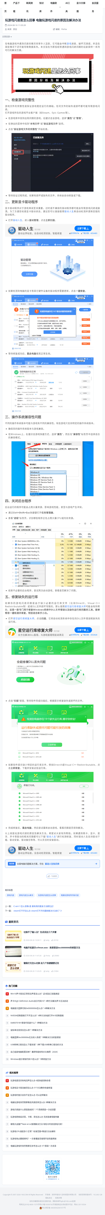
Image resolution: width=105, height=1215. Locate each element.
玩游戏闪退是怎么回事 (47, 895)
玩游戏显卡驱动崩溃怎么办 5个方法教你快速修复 (31, 1087)
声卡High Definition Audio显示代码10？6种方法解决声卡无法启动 (39, 1001)
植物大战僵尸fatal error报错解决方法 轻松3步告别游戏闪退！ (37, 1124)
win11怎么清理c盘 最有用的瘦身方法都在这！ (35, 906)
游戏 (69, 43)
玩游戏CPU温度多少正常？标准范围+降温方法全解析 (33, 1131)
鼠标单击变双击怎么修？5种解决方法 (26, 1030)
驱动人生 (69, 211)
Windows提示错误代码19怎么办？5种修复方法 (31, 1059)
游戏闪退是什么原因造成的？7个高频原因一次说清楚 (33, 1109)
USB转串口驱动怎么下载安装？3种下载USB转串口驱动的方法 (37, 1044)
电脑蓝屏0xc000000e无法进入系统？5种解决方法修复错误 (36, 1037)
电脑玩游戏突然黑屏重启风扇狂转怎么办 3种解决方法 (33, 1102)
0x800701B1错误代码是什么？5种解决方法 (29, 1022)
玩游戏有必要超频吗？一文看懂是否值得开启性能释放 (33, 1138)
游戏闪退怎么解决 (26, 895)
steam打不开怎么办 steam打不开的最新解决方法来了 (37, 910)
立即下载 (81, 228)
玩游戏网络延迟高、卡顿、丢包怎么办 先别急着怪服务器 (35, 1116)
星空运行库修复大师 (75, 606)
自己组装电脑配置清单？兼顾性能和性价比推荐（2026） (35, 1051)
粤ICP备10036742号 (46, 1204)
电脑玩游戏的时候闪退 (70, 895)
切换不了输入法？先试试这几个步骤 (40, 932)
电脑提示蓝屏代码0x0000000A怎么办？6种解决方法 (33, 1008)
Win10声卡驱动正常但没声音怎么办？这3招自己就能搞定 (35, 993)
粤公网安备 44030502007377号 (54, 1208)
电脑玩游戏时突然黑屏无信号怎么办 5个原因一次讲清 (33, 1146)
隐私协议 (48, 1198)
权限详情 (58, 1198)
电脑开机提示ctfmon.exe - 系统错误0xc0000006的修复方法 (52, 947)
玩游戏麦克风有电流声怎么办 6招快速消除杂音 (30, 1080)
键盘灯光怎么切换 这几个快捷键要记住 (41, 963)
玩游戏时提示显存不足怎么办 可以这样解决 (29, 1095)
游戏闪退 (10, 895)
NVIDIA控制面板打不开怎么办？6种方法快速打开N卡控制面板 (37, 1015)
